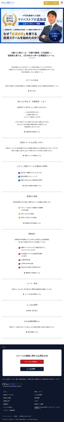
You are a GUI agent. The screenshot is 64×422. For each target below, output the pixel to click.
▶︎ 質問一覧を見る (31, 311)
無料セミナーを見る (51, 3)
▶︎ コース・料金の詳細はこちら (32, 294)
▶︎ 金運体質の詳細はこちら (32, 132)
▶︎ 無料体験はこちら (32, 332)
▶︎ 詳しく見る (32, 91)
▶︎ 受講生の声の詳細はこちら (32, 223)
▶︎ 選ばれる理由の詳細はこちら (32, 186)
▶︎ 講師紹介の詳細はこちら (32, 273)
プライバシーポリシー (7, 416)
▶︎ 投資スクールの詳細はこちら (32, 155)
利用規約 (15, 416)
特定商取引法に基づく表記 (25, 416)
